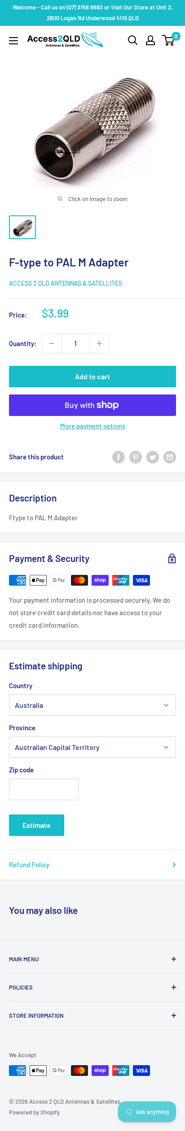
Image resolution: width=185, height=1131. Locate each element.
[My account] (150, 40)
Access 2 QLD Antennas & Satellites (65, 283)
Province (22, 728)
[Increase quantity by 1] (99, 343)
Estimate (36, 825)
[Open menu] (13, 40)
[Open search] (133, 40)
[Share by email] (169, 456)
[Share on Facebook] (118, 456)
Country (20, 685)
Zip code (21, 770)
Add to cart (92, 376)
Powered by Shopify (34, 1112)
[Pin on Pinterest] (135, 456)
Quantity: (22, 343)
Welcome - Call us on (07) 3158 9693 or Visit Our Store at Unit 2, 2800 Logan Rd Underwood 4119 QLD (92, 12)
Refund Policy (29, 865)
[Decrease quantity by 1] (51, 343)
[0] (168, 40)
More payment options (92, 426)
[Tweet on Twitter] (152, 456)
